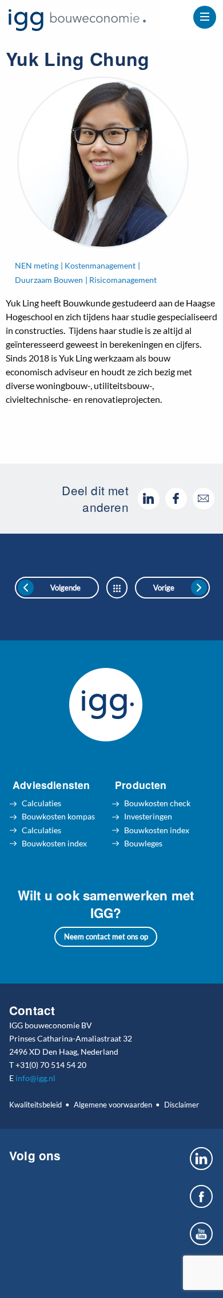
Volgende (65, 587)
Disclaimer (181, 1104)
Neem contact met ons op (106, 936)
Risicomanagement (123, 280)
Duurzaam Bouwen (49, 280)
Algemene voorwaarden (113, 1104)
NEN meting (36, 265)
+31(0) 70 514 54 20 (50, 1065)
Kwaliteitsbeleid (35, 1104)
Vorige (163, 587)
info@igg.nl (35, 1078)
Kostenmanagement (100, 265)
